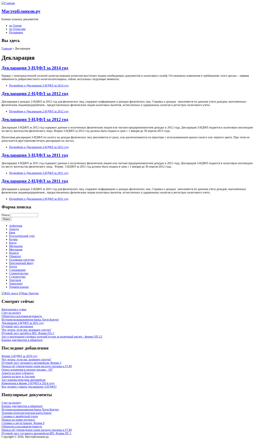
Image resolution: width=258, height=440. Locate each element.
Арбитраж (15, 225)
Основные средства (21, 259)
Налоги (14, 252)
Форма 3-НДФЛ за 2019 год (19, 356)
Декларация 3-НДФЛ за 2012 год (35, 119)
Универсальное (19, 286)
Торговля (15, 280)
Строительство (18, 273)
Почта (13, 266)
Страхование (17, 269)
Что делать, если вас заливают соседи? (26, 329)
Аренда (14, 229)
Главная (7, 48)
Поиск (6, 215)
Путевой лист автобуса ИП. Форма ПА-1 (28, 333)
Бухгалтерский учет (22, 235)
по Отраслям (17, 29)
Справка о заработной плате (20, 416)
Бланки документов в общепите (22, 340)
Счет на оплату (11, 312)
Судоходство (17, 276)
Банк (12, 232)
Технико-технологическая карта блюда (26, 412)
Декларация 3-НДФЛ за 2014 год (35, 67)
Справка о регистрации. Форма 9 (23, 423)
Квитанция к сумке (14, 309)
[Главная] (8, 3)
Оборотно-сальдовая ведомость (22, 316)
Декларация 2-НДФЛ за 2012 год (35, 93)
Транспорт (16, 283)
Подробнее (39, 85)
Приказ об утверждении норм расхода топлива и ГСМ (37, 366)
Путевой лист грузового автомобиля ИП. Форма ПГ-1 (36, 433)
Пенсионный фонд (21, 263)
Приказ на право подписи (18, 419)
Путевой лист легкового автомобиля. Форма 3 (31, 362)
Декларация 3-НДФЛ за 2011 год (35, 155)
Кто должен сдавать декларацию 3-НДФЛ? (29, 386)
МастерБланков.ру (21, 11)
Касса (12, 242)
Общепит (15, 256)
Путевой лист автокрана (17, 326)
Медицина (16, 246)
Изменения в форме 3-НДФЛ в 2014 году (28, 383)
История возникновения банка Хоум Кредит (30, 319)
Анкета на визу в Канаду (18, 373)
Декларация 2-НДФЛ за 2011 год (35, 181)
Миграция (15, 249)
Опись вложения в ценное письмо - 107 (27, 369)
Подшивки (16, 32)
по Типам (15, 25)
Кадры (13, 239)
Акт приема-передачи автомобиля (23, 379)
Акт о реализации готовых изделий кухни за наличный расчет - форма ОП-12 (52, 336)
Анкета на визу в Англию (18, 376)
